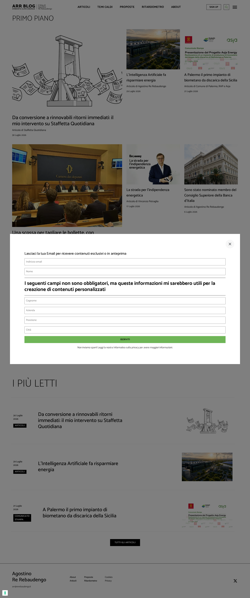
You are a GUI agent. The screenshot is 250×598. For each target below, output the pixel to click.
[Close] (230, 244)
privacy (135, 347)
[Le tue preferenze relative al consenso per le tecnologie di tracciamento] (5, 593)
